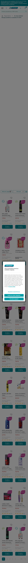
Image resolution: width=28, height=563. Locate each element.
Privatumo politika (11, 286)
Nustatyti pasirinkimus (14, 291)
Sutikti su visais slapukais (14, 295)
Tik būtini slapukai (14, 299)
